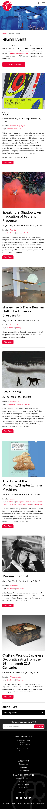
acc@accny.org (26, 751)
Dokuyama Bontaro (23, 502)
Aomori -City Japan (17, 126)
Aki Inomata (20, 589)
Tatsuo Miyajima (10, 504)
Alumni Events (23, 788)
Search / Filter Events (15, 64)
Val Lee (21, 129)
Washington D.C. (16, 401)
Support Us (23, 764)
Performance (12, 129)
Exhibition (11, 233)
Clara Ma (19, 680)
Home (4, 34)
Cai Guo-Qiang (38, 504)
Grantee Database (23, 778)
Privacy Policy (23, 770)
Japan (12, 499)
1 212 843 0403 (24, 748)
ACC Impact (24, 781)
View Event (8, 162)
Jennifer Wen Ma (22, 233)
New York (13, 230)
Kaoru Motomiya (24, 504)
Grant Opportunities (23, 775)
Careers (23, 767)
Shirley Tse (20, 328)
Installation (11, 404)
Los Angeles (14, 325)
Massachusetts (15, 677)
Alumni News (23, 784)
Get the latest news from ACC (23, 722)
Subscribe (39, 726)
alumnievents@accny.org (19, 53)
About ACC (23, 761)
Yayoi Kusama (38, 502)
